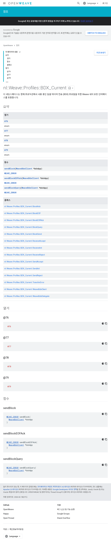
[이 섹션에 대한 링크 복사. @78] (11, 358)
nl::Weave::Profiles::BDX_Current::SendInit (22, 268)
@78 (6, 140)
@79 (6, 150)
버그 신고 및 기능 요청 (66, 509)
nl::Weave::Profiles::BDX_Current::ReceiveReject (24, 255)
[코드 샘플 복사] (106, 323)
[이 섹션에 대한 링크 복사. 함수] (12, 399)
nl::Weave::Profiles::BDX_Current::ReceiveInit (23, 248)
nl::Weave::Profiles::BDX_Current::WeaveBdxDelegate (26, 296)
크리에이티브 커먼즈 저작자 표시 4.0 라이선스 (54, 487)
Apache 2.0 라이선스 (11, 489)
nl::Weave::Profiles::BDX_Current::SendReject (23, 275)
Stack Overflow (63, 518)
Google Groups (63, 514)
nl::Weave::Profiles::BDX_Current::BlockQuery (23, 227)
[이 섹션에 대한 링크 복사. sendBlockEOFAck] (28, 433)
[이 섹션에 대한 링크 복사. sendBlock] (18, 408)
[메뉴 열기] (4, 3)
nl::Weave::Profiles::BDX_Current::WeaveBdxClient (25, 289)
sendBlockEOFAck (13, 178)
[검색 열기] (78, 3)
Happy (6, 514)
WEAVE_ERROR (10, 173)
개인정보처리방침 (16, 529)
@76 (6, 121)
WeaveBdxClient (24, 168)
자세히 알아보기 (86, 21)
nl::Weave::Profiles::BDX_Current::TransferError (24, 282)
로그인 (105, 3)
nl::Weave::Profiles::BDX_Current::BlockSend (23, 234)
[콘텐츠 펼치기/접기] (19, 52)
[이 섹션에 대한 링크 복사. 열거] (12, 308)
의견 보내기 (101, 53)
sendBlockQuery (12, 188)
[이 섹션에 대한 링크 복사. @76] (11, 317)
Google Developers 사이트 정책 (65, 489)
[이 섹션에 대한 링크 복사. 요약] (12, 107)
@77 (6, 131)
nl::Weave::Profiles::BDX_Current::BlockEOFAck (24, 220)
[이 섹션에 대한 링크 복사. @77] (11, 337)
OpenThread (8, 518)
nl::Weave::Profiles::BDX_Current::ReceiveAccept (24, 241)
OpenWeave (8, 45)
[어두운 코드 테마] (103, 323)
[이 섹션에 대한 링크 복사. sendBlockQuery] (25, 459)
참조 (5, 11)
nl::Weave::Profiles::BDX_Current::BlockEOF (22, 213)
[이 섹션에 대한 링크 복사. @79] (11, 378)
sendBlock (9, 168)
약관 (5, 529)
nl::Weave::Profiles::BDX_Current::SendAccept (23, 262)
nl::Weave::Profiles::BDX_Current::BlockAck (22, 206)
